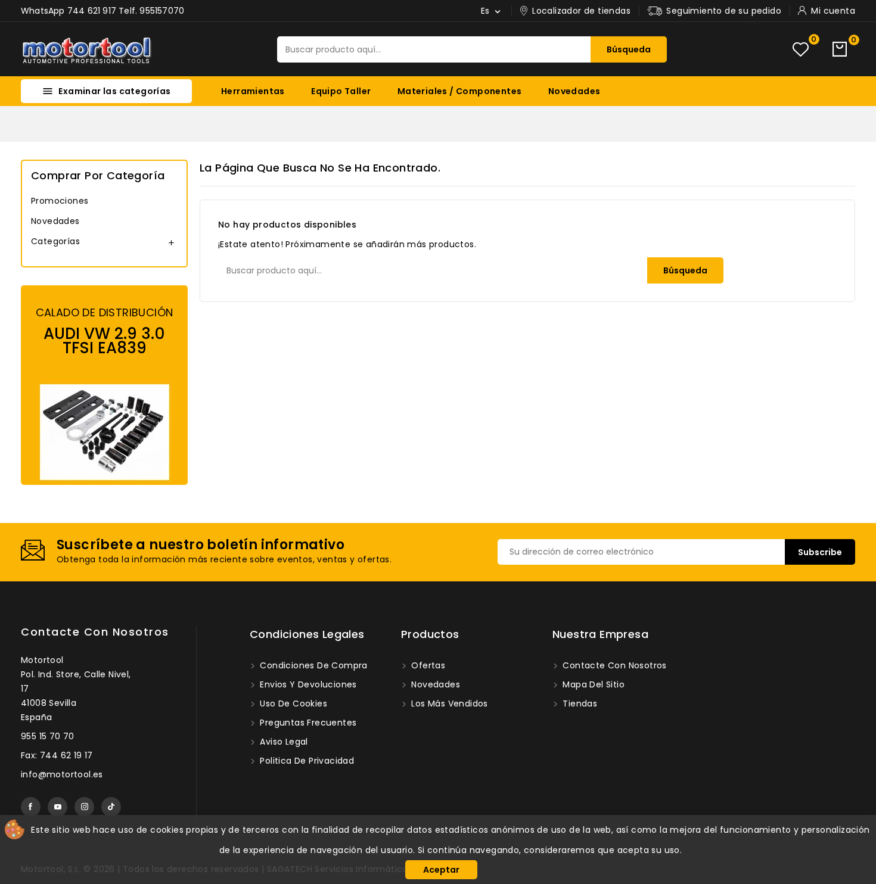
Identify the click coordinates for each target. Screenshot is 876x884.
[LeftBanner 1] (104, 385)
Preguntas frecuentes (306, 723)
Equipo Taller (341, 91)
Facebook (31, 807)
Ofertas (427, 665)
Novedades (574, 91)
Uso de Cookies (292, 703)
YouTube (57, 807)
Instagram (84, 807)
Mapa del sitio (592, 684)
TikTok (111, 807)
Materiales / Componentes (459, 91)
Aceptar (441, 870)
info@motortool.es (62, 774)
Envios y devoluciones (307, 684)
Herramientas (253, 91)
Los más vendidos (448, 703)
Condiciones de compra (312, 665)
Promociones (59, 201)
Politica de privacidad (305, 761)
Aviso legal (282, 742)
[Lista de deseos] (801, 49)
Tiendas (578, 703)
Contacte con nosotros (95, 631)
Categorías (55, 241)
